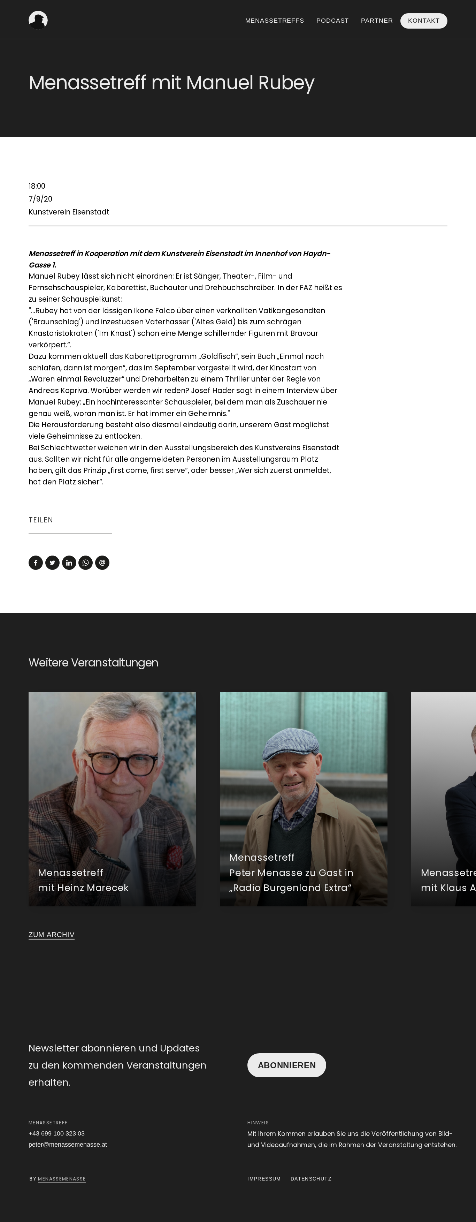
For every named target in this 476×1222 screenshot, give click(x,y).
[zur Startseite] (38, 20)
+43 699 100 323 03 (57, 1133)
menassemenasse (62, 1179)
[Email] (102, 563)
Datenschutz (311, 1179)
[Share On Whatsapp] (85, 563)
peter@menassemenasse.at (68, 1144)
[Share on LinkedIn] (69, 563)
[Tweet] (52, 563)
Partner (377, 20)
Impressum (264, 1179)
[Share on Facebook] (36, 563)
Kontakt (423, 21)
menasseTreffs (275, 20)
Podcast (332, 20)
